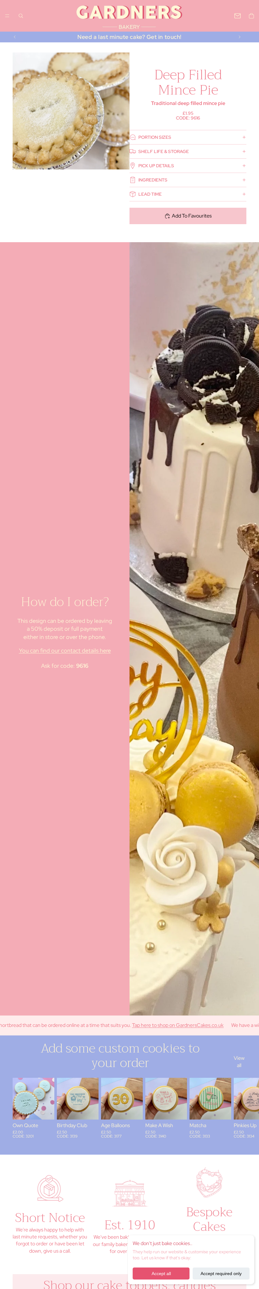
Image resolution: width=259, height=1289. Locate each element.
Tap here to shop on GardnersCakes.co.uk (156, 1025)
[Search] (21, 16)
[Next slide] (239, 37)
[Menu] (7, 16)
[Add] (44, 1109)
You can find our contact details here (65, 650)
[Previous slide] (15, 37)
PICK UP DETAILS (156, 166)
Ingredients (152, 180)
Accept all (161, 1273)
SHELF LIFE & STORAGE (163, 151)
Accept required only (221, 1273)
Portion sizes (154, 137)
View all (239, 1061)
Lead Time (150, 194)
